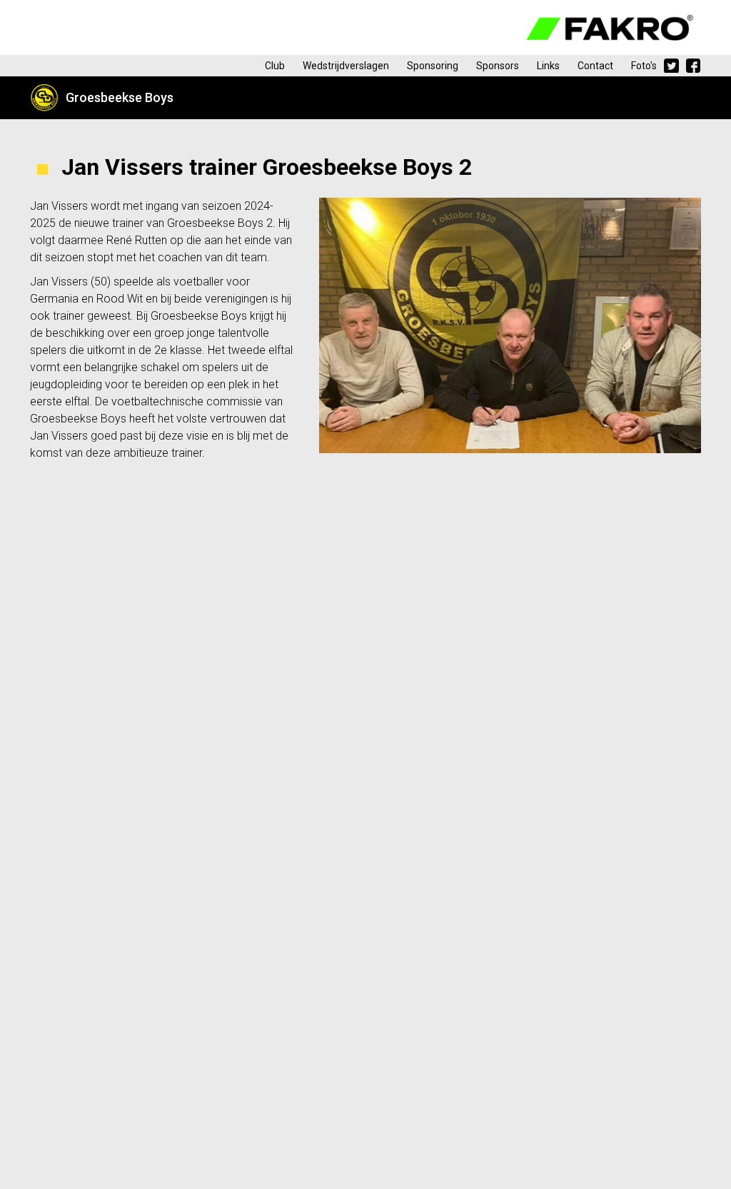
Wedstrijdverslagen (346, 65)
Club (275, 65)
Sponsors (497, 65)
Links (548, 65)
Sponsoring (432, 65)
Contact (595, 65)
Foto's (644, 65)
